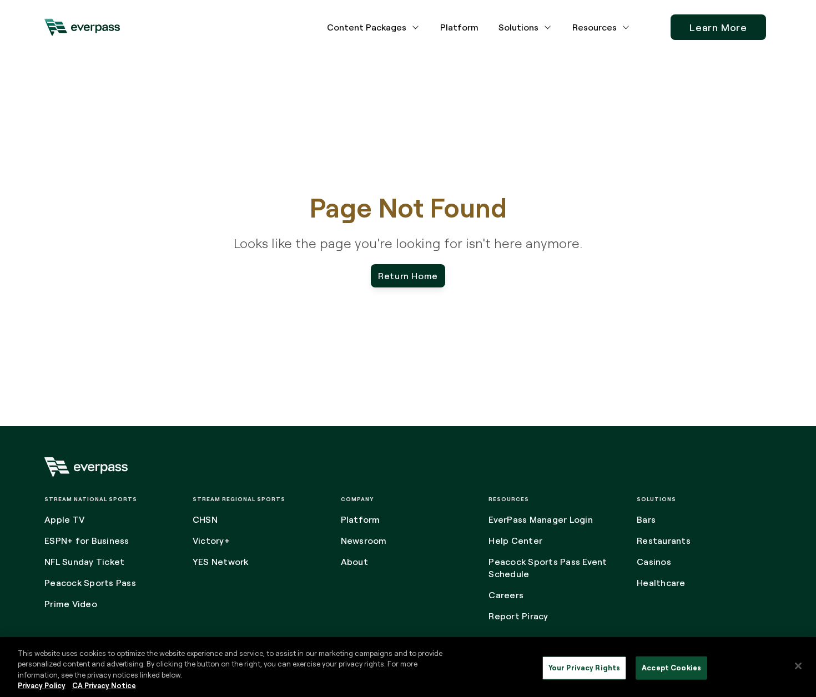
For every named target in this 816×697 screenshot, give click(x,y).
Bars (646, 519)
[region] (408, 667)
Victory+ (211, 540)
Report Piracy (518, 616)
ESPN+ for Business (86, 540)
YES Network (221, 561)
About (354, 561)
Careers (505, 594)
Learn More (718, 27)
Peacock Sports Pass (90, 582)
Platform (459, 27)
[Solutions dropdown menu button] (547, 27)
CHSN (205, 519)
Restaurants (664, 540)
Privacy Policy (42, 685)
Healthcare (661, 582)
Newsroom (364, 540)
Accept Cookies (671, 667)
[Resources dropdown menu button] (626, 27)
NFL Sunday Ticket (84, 561)
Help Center (515, 540)
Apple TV (64, 519)
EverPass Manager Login (540, 519)
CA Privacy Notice (104, 685)
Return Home (408, 275)
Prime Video (70, 603)
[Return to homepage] (82, 27)
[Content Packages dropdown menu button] (415, 27)
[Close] (798, 666)
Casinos (654, 561)
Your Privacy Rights (584, 667)
